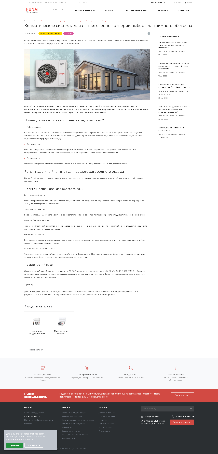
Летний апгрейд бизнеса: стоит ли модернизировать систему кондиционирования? (174, 109)
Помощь (103, 407)
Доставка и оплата (107, 413)
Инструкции (104, 431)
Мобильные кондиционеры (73, 424)
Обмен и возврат (106, 424)
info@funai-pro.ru (82, 2)
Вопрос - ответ (105, 427)
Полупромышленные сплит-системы (77, 420)
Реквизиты (29, 424)
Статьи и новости (32, 416)
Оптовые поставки (107, 416)
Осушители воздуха (70, 431)
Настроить (34, 445)
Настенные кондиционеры (37, 332)
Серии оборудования (34, 413)
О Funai (28, 407)
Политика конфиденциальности (38, 420)
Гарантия (103, 420)
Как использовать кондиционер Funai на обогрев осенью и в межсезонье (172, 45)
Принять (14, 445)
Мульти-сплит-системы (61, 332)
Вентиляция (66, 427)
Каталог (65, 407)
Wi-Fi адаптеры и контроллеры (75, 434)
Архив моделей (68, 438)
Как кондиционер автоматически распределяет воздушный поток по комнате (173, 66)
